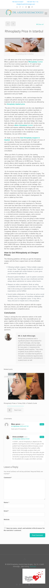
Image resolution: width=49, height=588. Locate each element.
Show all (41, 24)
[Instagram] (26, 7)
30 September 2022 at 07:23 (19, 426)
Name (6, 502)
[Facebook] (20, 7)
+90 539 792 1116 (32, 2)
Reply (41, 424)
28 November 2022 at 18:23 (20, 439)
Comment (8, 477)
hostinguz (33, 566)
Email (6, 511)
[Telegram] (32, 7)
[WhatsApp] (17, 7)
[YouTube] (23, 7)
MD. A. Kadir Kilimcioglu (26, 336)
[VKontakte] (29, 7)
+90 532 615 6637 (17, 2)
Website (6, 519)
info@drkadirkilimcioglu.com (25, 4)
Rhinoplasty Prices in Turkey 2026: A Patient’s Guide (20, 403)
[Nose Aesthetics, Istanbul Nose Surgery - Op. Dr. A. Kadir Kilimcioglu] (24, 12)
